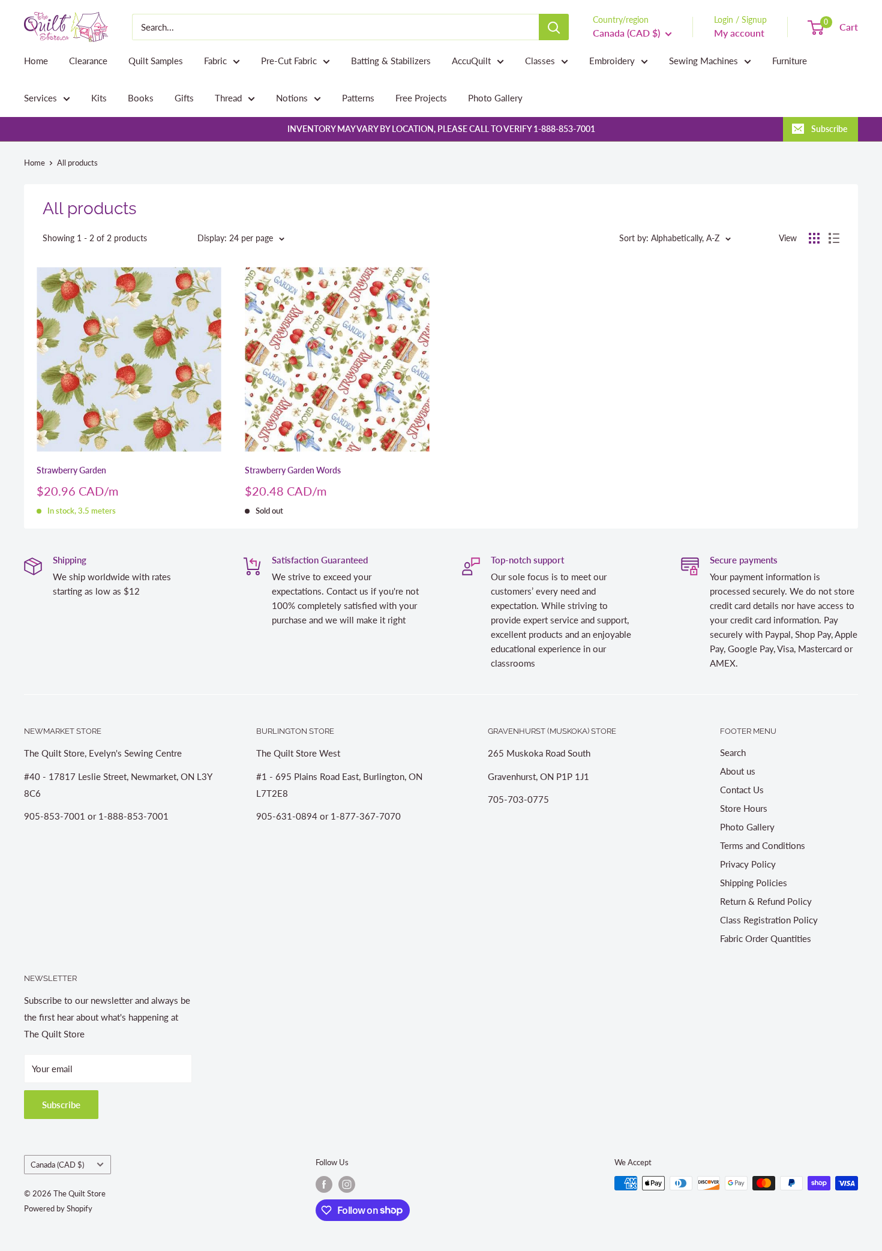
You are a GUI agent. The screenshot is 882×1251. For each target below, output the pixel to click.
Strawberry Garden (71, 470)
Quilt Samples (155, 60)
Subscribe (829, 129)
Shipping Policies (753, 882)
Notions (292, 97)
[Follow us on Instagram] (346, 1184)
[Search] (554, 27)
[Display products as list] (834, 238)
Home (36, 60)
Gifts (184, 97)
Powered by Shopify (58, 1208)
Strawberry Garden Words (293, 470)
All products (77, 162)
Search (733, 752)
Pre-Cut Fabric (289, 60)
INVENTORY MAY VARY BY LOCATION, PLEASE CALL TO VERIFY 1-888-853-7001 (441, 129)
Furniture (789, 60)
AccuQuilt (471, 60)
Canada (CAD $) (57, 1164)
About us (737, 771)
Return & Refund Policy (766, 901)
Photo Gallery (495, 97)
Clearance (88, 60)
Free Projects (421, 97)
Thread (228, 97)
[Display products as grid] (814, 238)
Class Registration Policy (769, 919)
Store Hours (743, 808)
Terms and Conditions (762, 845)
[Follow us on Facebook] (324, 1184)
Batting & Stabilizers (391, 60)
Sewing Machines (703, 60)
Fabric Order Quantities (765, 938)
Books (141, 97)
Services (40, 97)
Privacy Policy (748, 864)
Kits (99, 97)
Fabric (215, 60)
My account (739, 32)
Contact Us (742, 789)
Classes (540, 60)
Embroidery (612, 60)
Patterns (358, 97)
